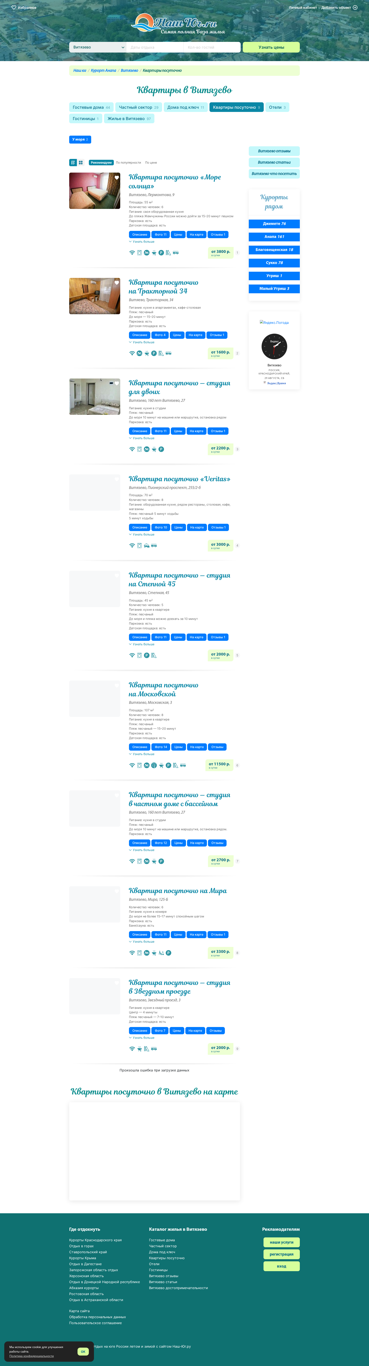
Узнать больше (143, 241)
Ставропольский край (88, 1252)
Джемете (274, 224)
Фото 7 (160, 1030)
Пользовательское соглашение (95, 1323)
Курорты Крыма (82, 1258)
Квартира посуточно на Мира (178, 890)
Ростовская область (86, 1294)
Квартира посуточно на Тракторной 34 (164, 287)
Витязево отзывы (274, 151)
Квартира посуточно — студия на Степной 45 (180, 579)
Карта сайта (79, 1311)
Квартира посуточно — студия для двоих (180, 387)
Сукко (274, 263)
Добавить (336, 7)
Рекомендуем (101, 162)
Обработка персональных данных (97, 1317)
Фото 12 (161, 843)
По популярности (128, 162)
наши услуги (281, 1243)
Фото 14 (161, 747)
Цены (178, 234)
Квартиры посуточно (236, 107)
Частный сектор (138, 107)
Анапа (274, 237)
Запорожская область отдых (93, 1270)
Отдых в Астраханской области (96, 1300)
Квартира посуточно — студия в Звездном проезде (180, 987)
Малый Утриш (274, 289)
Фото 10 (161, 527)
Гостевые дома (91, 107)
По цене (151, 162)
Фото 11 (161, 234)
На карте (196, 234)
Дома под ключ (185, 107)
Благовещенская (274, 250)
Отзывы (217, 747)
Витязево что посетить (274, 174)
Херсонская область (86, 1276)
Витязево (129, 71)
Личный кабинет (303, 7)
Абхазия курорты (84, 1288)
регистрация (282, 1255)
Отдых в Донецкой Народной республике (104, 1282)
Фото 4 (160, 335)
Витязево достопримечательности (178, 1288)
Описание (139, 234)
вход (281, 1267)
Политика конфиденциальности (31, 1356)
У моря (80, 139)
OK (83, 1351)
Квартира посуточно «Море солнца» (175, 181)
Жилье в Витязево (129, 118)
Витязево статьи (274, 163)
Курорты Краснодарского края (95, 1240)
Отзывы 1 (218, 234)
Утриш (274, 276)
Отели (277, 107)
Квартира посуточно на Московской (164, 689)
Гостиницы (86, 118)
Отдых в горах (81, 1246)
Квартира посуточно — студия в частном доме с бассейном (180, 799)
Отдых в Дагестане (85, 1264)
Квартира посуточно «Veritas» (180, 478)
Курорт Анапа (103, 71)
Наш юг (79, 71)
